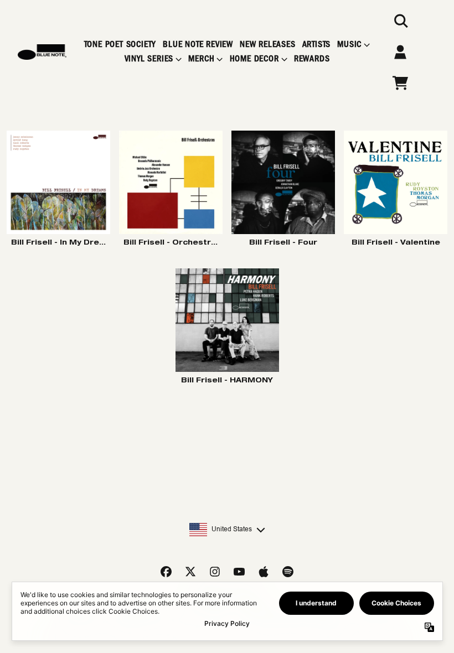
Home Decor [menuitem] (254, 59)
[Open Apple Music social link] (263, 571)
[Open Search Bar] (400, 21)
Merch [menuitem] (201, 59)
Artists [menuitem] (316, 44)
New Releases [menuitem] (268, 44)
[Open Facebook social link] (166, 571)
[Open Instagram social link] (215, 571)
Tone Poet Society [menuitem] (120, 44)
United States (231, 529)
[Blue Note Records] (42, 52)
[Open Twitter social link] (190, 571)
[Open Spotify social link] (288, 571)
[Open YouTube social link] (239, 571)
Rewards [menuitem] (312, 59)
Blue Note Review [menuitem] (198, 44)
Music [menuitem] (349, 44)
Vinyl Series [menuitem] (149, 59)
